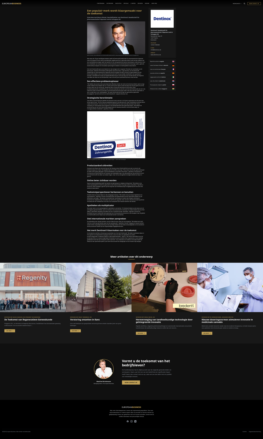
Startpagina (100, 3)
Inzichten (118, 3)
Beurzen (140, 3)
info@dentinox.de (156, 50)
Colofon (245, 431)
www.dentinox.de (156, 55)
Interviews (110, 3)
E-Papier (133, 3)
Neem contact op (254, 3)
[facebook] (128, 421)
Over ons (154, 3)
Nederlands (236, 3)
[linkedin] (135, 421)
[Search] (244, 3)
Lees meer (9, 330)
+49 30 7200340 (155, 45)
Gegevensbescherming (255, 431)
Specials (126, 3)
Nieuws (147, 3)
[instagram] (131, 421)
